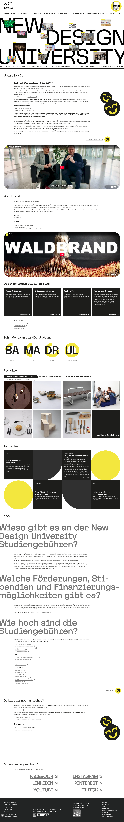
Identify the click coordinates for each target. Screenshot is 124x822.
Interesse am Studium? (96, 13)
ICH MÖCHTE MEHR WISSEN (21, 717)
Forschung (48, 13)
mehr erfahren (94, 139)
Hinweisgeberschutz (107, 814)
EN (114, 13)
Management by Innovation (22, 659)
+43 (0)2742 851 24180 (19, 325)
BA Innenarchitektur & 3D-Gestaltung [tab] (78, 376)
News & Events (9, 13)
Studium (36, 13)
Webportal (105, 812)
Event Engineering (20, 649)
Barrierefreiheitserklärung (109, 810)
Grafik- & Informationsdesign (23, 644)
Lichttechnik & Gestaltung (22, 678)
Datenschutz (105, 808)
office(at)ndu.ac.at (11, 816)
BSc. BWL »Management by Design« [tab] (18, 379)
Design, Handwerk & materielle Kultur (25, 648)
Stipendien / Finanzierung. (42, 612)
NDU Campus (22, 13)
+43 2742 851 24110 (11, 814)
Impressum (105, 804)
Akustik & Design (19, 672)
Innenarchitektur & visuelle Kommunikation (26, 657)
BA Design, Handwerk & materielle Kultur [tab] (20, 376)
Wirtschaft (62, 13)
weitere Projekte (107, 435)
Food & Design (18, 674)
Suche (104, 806)
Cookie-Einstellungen (108, 816)
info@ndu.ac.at (32, 97)
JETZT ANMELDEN (18, 710)
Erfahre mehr (24, 314)
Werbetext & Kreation (20, 683)
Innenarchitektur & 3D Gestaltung (24, 646)
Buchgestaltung (19, 670)
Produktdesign (19, 681)
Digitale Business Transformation (24, 679)
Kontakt (104, 802)
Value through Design (20, 665)
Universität (77, 13)
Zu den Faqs (107, 690)
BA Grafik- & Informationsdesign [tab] (50, 376)
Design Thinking (19, 676)
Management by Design (21, 651)
